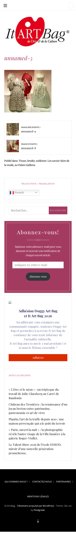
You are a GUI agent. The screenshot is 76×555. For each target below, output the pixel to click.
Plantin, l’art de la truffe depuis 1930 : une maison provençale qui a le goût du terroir (37, 421)
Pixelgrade (39, 510)
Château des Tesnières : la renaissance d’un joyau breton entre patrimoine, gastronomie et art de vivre (38, 408)
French (19, 192)
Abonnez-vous (38, 276)
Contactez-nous (42, 481)
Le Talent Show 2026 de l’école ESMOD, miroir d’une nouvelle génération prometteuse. (35, 449)
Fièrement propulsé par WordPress (35, 505)
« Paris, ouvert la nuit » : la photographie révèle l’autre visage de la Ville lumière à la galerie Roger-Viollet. (37, 434)
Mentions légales (38, 496)
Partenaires (63, 481)
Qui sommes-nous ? (16, 481)
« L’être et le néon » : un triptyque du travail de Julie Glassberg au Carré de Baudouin (34, 393)
